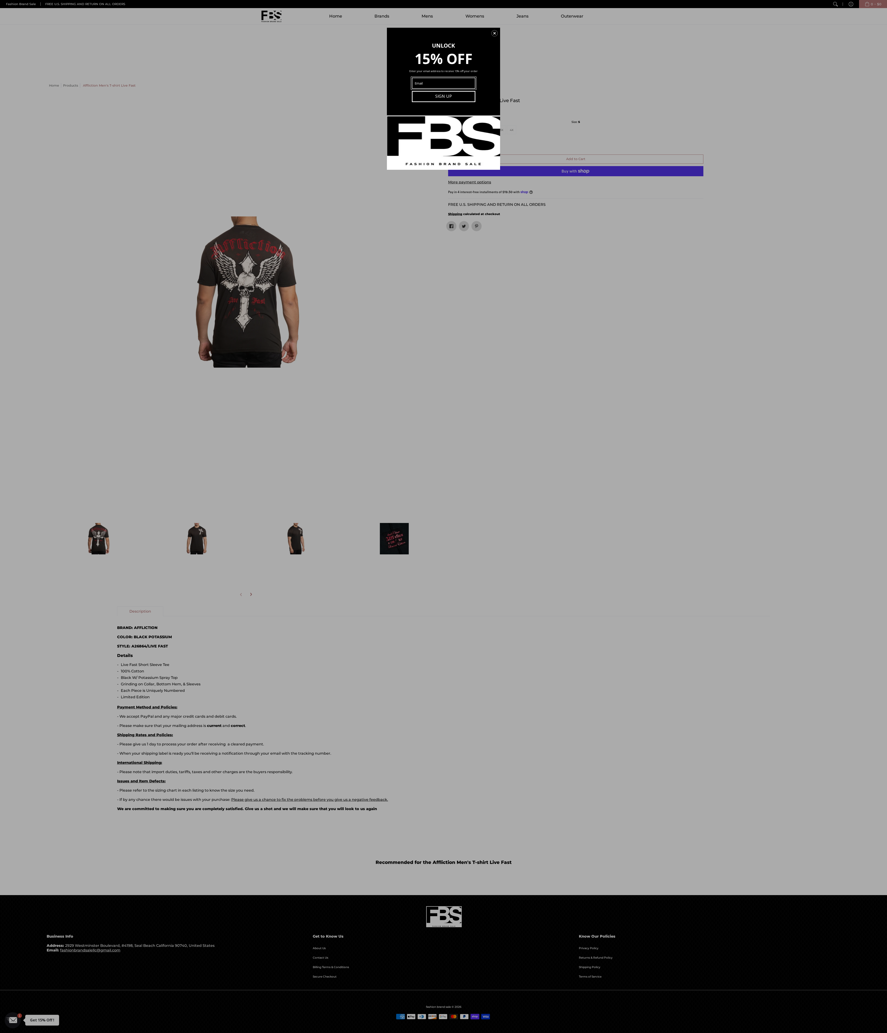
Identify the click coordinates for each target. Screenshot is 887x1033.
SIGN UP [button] (443, 96)
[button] (494, 33)
